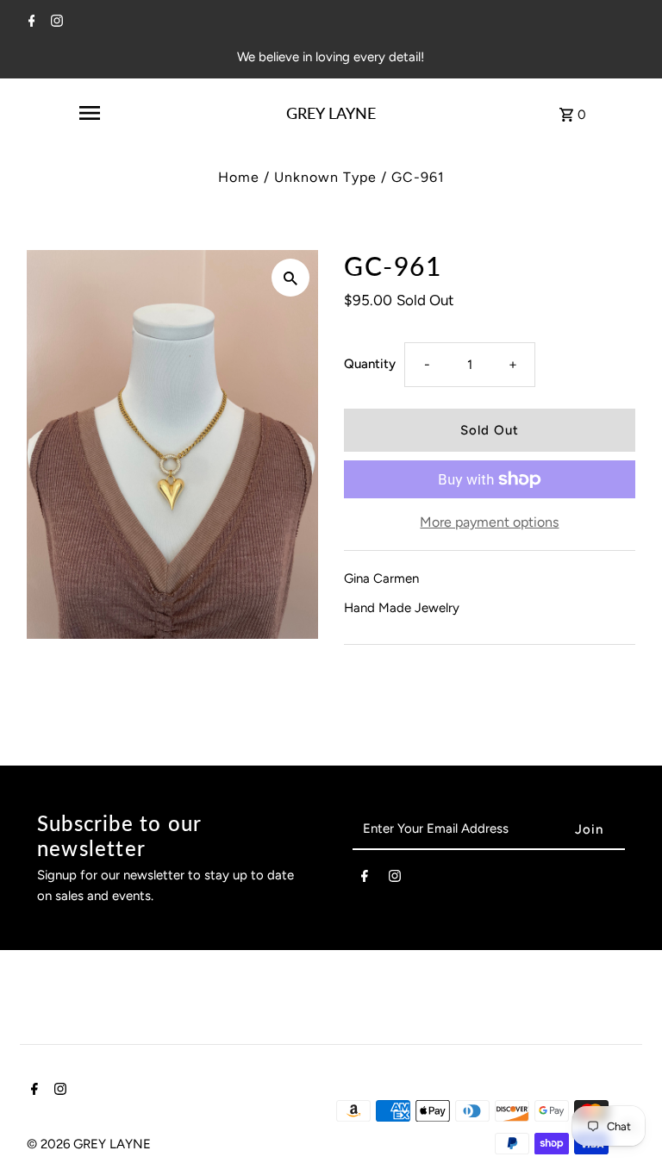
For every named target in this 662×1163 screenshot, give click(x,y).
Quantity (370, 364)
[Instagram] (55, 22)
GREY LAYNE (331, 112)
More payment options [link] (489, 522)
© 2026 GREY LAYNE (89, 1144)
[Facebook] (29, 22)
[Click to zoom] (290, 278)
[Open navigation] (90, 112)
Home (238, 177)
